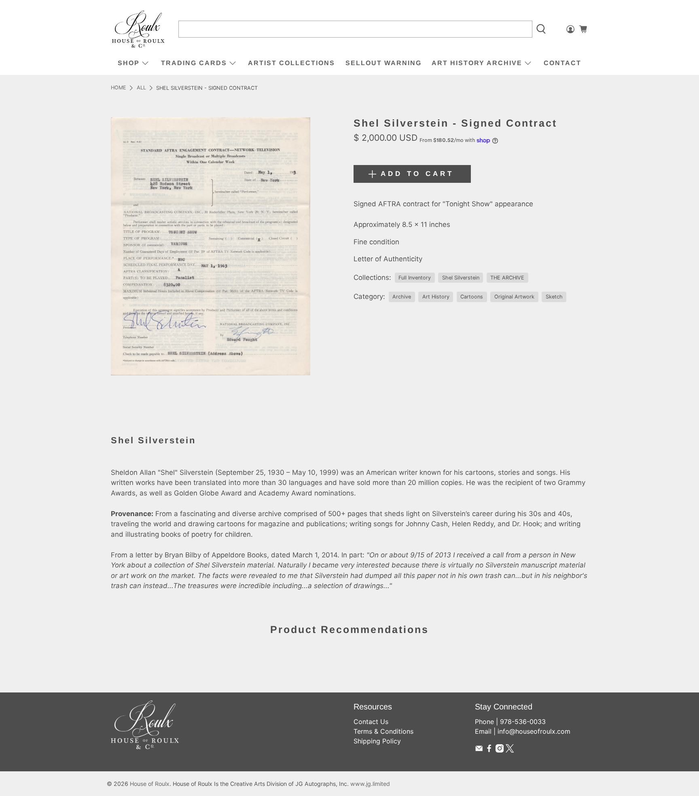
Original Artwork (514, 297)
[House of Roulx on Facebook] (489, 750)
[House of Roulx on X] (510, 750)
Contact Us (371, 722)
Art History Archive (477, 62)
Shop (129, 62)
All (141, 88)
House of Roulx (149, 783)
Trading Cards (194, 62)
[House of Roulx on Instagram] (500, 750)
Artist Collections (291, 62)
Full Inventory (414, 278)
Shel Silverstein (460, 278)
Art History (435, 297)
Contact (562, 62)
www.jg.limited (370, 783)
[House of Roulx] (138, 29)
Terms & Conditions (383, 731)
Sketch (554, 297)
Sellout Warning (383, 62)
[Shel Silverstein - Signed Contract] (210, 246)
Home (118, 88)
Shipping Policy (377, 741)
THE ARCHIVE (507, 278)
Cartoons (471, 297)
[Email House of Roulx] (479, 750)
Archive (401, 297)
